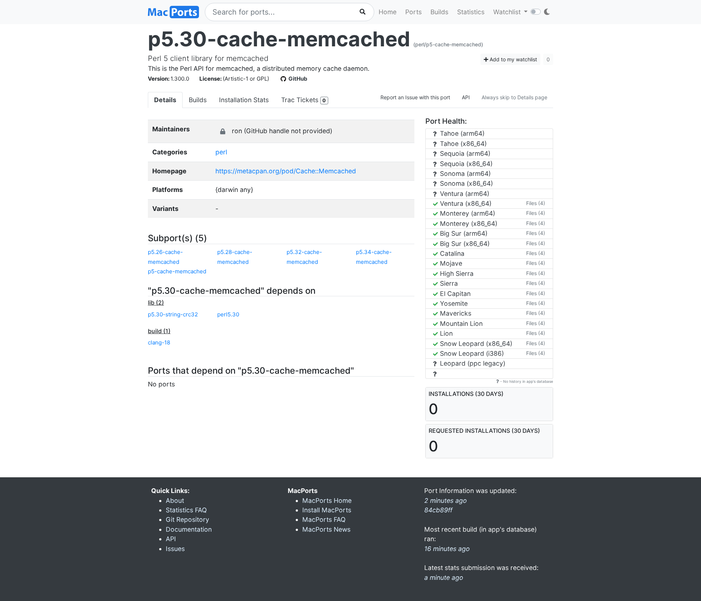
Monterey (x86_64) (467, 223)
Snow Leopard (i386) (471, 353)
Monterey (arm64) (466, 213)
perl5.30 (228, 314)
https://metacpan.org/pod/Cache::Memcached (285, 171)
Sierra (448, 283)
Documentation (189, 529)
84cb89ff (438, 510)
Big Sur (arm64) (462, 233)
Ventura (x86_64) (464, 203)
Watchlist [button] (507, 12)
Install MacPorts (326, 510)
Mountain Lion (460, 323)
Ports (413, 12)
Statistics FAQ (186, 510)
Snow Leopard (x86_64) (475, 343)
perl (221, 152)
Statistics (470, 12)
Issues (175, 548)
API (466, 97)
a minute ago (443, 577)
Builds (439, 12)
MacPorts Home (327, 500)
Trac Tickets (303, 100)
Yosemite (453, 303)
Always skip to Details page (514, 97)
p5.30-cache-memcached (279, 39)
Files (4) (535, 203)
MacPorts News (326, 529)
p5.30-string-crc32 (173, 314)
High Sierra (456, 273)
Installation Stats (244, 100)
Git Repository (187, 519)
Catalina (451, 253)
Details (165, 100)
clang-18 (159, 342)
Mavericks (454, 313)
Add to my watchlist (512, 59)
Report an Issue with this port (415, 97)
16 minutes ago (447, 548)
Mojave (450, 263)
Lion (445, 333)
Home (388, 12)
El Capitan (454, 293)
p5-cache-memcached (177, 271)
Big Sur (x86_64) (464, 243)
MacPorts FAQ (323, 519)
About (175, 500)
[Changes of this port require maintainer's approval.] (222, 131)
